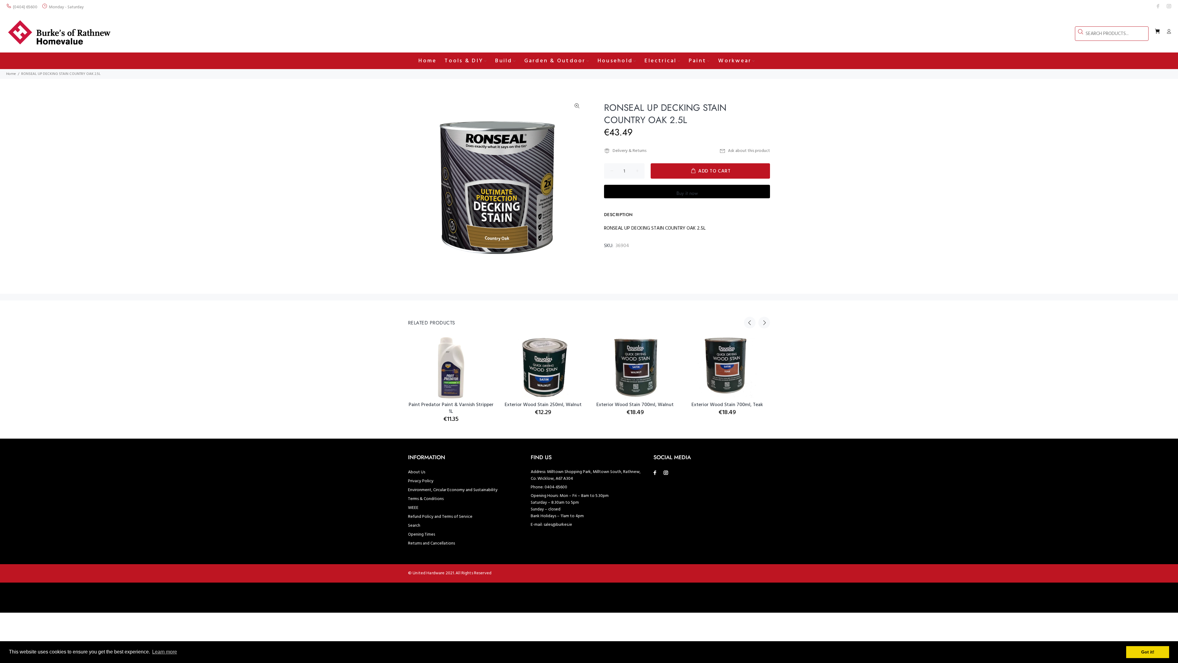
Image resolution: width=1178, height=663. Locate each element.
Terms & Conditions (426, 498)
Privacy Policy (420, 481)
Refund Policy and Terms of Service (440, 516)
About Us (416, 472)
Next (764, 322)
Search (414, 525)
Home (11, 74)
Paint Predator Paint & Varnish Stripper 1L (451, 408)
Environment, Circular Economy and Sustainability (453, 490)
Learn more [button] (164, 651)
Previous (750, 322)
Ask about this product (749, 150)
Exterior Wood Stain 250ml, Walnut (543, 404)
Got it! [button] (1147, 651)
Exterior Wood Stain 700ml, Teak (727, 404)
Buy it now (687, 193)
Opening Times (421, 534)
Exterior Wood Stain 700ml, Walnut (635, 404)
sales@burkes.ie (558, 524)
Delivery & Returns (629, 150)
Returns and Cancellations (431, 543)
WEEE (413, 507)
